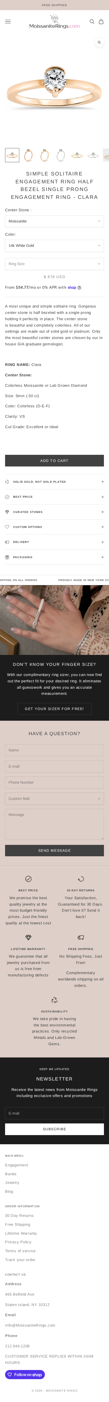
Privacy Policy (18, 1242)
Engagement (16, 1165)
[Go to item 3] (45, 155)
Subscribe (54, 1129)
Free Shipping (17, 1224)
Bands (11, 1174)
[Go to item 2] (28, 155)
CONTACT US (15, 1274)
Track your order (20, 1260)
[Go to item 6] (93, 155)
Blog (9, 1191)
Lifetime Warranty (21, 1233)
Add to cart (54, 461)
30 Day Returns (19, 1215)
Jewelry (12, 1182)
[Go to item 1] (12, 155)
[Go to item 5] (77, 155)
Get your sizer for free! (54, 709)
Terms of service (20, 1251)
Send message (54, 850)
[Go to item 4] (61, 155)
